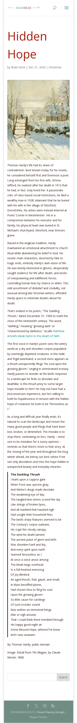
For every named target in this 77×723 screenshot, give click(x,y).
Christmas (55, 67)
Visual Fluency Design (50, 712)
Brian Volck (18, 67)
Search (63, 677)
